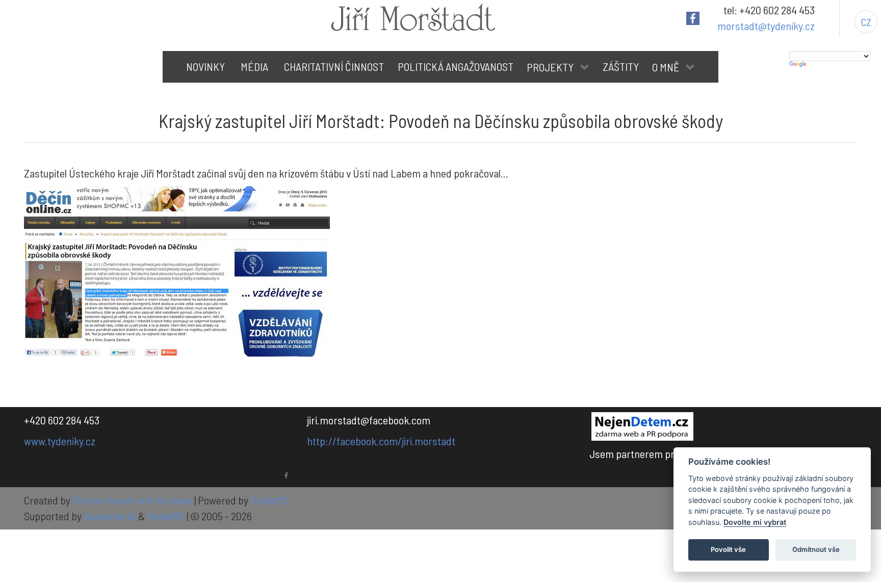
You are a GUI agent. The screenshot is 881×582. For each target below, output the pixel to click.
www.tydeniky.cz (59, 440)
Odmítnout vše (816, 549)
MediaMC (166, 515)
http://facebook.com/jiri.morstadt (381, 440)
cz (866, 22)
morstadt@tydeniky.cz (766, 25)
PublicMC (269, 500)
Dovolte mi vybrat (754, 522)
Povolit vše (728, 549)
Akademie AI (110, 515)
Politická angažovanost (455, 66)
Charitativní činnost (334, 66)
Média (254, 66)
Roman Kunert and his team (133, 500)
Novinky (205, 66)
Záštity (621, 66)
